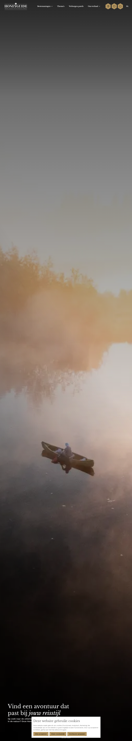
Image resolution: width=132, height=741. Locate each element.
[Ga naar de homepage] (16, 6)
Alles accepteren (41, 734)
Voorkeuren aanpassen (77, 734)
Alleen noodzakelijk (58, 734)
